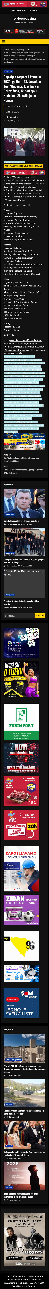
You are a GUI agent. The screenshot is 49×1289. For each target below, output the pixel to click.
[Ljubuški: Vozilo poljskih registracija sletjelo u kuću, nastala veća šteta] (24, 1093)
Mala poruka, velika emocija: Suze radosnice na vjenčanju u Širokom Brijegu (24, 1154)
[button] (3, 41)
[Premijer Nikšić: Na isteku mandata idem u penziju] (24, 583)
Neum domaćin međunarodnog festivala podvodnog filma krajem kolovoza (21, 1195)
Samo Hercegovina (13, 1060)
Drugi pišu (8, 71)
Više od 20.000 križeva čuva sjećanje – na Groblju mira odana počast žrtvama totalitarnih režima (24, 1069)
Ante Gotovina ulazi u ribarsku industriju (21, 520)
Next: (23, 469)
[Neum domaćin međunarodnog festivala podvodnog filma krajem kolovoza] (24, 1176)
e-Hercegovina (24, 18)
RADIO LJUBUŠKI (14, 353)
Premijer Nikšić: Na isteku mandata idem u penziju (22, 602)
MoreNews (17, 1286)
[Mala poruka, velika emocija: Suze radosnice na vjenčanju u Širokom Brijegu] (24, 1135)
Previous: (21, 458)
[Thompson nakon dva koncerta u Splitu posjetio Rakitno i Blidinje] (24, 542)
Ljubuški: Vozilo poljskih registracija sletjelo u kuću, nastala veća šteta (24, 1112)
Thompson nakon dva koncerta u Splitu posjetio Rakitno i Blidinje (24, 561)
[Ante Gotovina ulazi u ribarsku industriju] (24, 503)
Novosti (9, 1104)
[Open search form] (45, 41)
